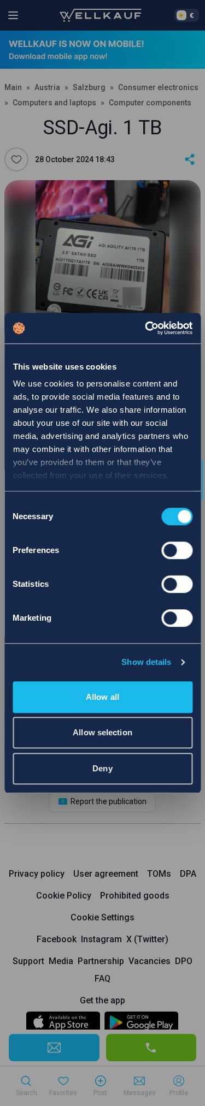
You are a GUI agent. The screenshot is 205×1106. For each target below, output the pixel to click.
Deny (102, 768)
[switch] (176, 550)
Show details (146, 662)
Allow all (102, 696)
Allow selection (102, 732)
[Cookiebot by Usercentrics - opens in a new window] (145, 328)
